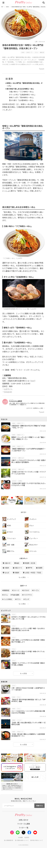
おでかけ (26, 590)
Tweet (41, 69)
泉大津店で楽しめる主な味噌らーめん (20, 89)
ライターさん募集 (23, 823)
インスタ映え (7, 599)
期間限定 (6, 590)
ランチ (27, 599)
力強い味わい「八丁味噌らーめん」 (22, 91)
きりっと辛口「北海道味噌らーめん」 (22, 94)
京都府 (17, 572)
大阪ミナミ (18, 568)
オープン (36, 590)
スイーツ (16, 590)
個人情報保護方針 (8, 840)
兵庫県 (40, 568)
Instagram (8, 391)
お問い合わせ (23, 820)
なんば (6, 572)
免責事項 (26, 837)
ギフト (18, 599)
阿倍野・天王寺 (30, 563)
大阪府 (6, 568)
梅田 (17, 563)
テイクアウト (27, 595)
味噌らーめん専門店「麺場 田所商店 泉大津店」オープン (25, 84)
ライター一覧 (23, 827)
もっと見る (22, 577)
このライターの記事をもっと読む (34, 408)
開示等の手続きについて (36, 840)
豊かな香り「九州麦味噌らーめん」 (22, 100)
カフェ (5, 595)
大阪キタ (7, 563)
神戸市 (30, 568)
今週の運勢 (15, 595)
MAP (33, 381)
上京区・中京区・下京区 (33, 572)
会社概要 (20, 837)
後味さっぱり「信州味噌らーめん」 (22, 97)
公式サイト (8, 389)
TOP (2, 6)
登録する (39, 805)
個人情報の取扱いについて (22, 840)
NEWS (7, 6)
